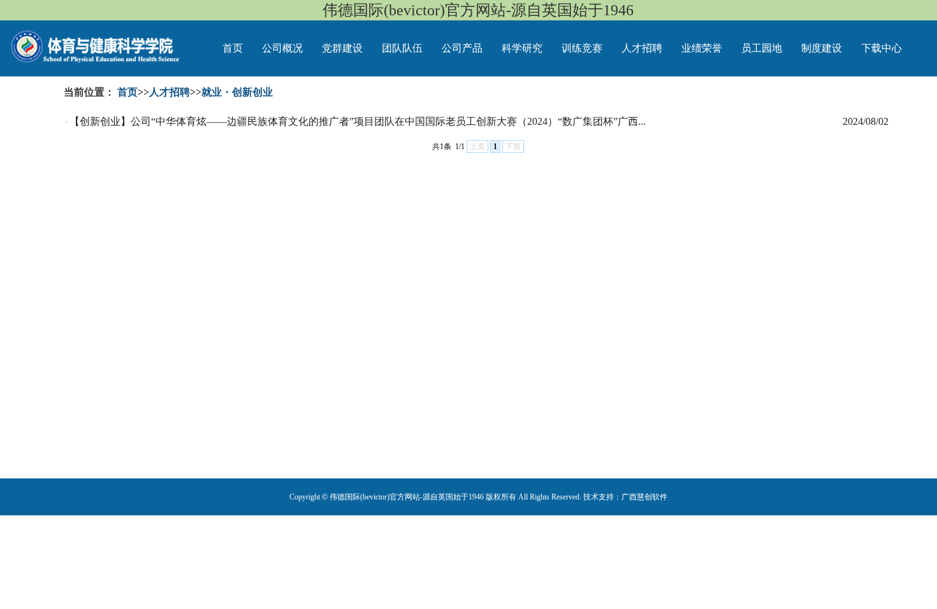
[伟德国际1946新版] (78, 41)
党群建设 (342, 48)
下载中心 (881, 48)
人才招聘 (641, 48)
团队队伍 (402, 48)
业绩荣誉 (701, 48)
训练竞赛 (582, 48)
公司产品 (462, 48)
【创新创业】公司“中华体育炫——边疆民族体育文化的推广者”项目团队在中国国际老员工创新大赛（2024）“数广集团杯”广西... (357, 121)
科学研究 (522, 48)
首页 (232, 48)
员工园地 (761, 48)
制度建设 (821, 48)
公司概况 (282, 48)
